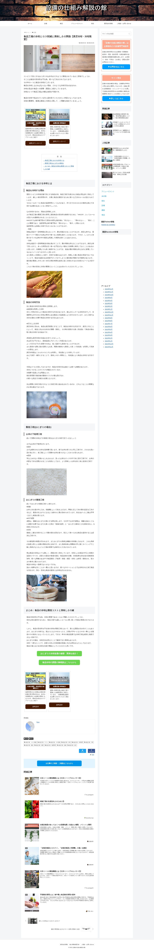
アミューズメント (108, 191)
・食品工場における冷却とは (53, 160)
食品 (32, 738)
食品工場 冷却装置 (78, 742)
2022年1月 (108, 341)
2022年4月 (108, 332)
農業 (103, 210)
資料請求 (35, 707)
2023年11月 (109, 292)
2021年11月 (109, 347)
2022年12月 (109, 312)
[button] (129, 34)
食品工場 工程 (89, 742)
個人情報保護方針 (74, 944)
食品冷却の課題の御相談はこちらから (59, 662)
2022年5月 (108, 329)
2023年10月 (109, 295)
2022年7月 (108, 324)
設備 (27, 738)
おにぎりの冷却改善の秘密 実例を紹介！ (59, 653)
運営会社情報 (64, 944)
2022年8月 (108, 321)
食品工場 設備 (62, 745)
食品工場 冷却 (66, 742)
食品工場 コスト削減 (31, 742)
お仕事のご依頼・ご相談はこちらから (59, 763)
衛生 (103, 201)
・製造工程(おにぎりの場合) (53, 163)
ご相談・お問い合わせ (87, 944)
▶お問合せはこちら (116, 67)
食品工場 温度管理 (51, 745)
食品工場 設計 (72, 745)
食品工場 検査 (29, 745)
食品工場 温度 (39, 745)
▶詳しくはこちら (116, 98)
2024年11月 (109, 289)
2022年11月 (109, 315)
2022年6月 (108, 326)
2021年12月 (109, 344)
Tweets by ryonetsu (108, 225)
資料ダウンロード (35, 143)
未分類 (104, 196)
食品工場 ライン (43, 742)
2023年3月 (108, 303)
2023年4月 (108, 301)
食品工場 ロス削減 (55, 742)
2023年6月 (108, 298)
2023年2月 (108, 306)
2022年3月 (108, 335)
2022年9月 (108, 318)
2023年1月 (108, 309)
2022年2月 (108, 338)
